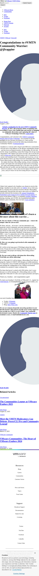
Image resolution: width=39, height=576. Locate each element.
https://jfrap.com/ (12, 305)
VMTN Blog (16, 1)
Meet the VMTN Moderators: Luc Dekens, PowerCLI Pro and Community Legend (19, 421)
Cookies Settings (19, 573)
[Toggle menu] (1, 7)
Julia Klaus (3, 410)
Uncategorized (4, 397)
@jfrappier (12, 301)
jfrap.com (8, 155)
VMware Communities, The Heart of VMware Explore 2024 (18, 439)
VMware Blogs (8, 10)
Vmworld (13, 38)
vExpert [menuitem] (6, 26)
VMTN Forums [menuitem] (8, 23)
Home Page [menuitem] (7, 21)
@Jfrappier (16, 138)
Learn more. (30, 133)
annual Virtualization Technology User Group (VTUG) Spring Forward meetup (17, 193)
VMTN (2, 38)
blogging (34, 196)
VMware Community (6, 434)
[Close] (35, 553)
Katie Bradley (4, 122)
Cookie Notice (16, 569)
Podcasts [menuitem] (6, 25)
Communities (8, 11)
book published (29, 200)
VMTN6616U (4, 282)
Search (2, 3)
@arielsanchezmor (18, 143)
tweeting (28, 196)
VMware (7, 38)
